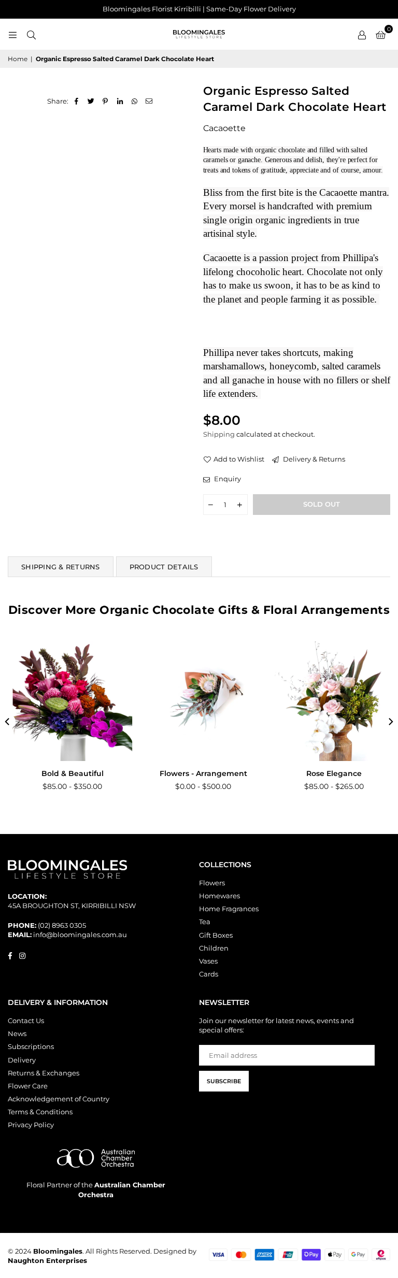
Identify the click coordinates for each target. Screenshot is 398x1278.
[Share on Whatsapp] (134, 101)
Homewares (219, 896)
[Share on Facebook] (76, 101)
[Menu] (12, 34)
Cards (208, 974)
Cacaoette (224, 128)
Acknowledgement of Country (58, 1099)
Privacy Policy (31, 1125)
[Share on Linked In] (120, 101)
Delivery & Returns (313, 459)
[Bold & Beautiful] (68, 701)
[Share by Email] (149, 101)
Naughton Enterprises (47, 1260)
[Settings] (361, 34)
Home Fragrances (229, 908)
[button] (380, 34)
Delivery (22, 1060)
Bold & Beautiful (68, 773)
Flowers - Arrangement (199, 773)
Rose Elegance (330, 773)
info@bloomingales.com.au (80, 934)
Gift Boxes (216, 935)
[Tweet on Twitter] (91, 101)
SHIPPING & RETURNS (60, 567)
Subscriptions (31, 1046)
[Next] (390, 721)
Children (214, 948)
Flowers (212, 883)
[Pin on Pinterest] (105, 101)
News (17, 1033)
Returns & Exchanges (43, 1073)
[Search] (31, 34)
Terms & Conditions (40, 1112)
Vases (208, 961)
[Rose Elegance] (330, 701)
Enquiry (226, 479)
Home (17, 59)
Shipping (219, 434)
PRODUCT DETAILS (164, 567)
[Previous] (8, 721)
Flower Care (28, 1086)
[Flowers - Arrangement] (199, 701)
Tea (204, 921)
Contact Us (26, 1020)
